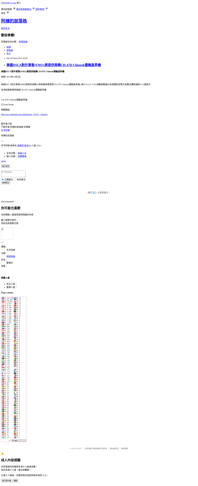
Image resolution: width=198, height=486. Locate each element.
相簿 (8, 47)
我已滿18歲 (6, 481)
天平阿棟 (5, 130)
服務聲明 (124, 448)
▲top (3, 161)
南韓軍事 (22, 156)
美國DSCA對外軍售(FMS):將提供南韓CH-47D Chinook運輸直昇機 (53, 65)
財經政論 (23, 42)
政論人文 (22, 153)
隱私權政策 (114, 448)
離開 (15, 481)
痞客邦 (20, 145)
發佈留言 (5, 183)
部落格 (9, 50)
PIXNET (79, 448)
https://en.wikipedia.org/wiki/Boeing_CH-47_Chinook (24, 114)
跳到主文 (5, 28)
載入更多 (5, 166)
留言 (26, 145)
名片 (8, 53)
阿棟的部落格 (14, 20)
